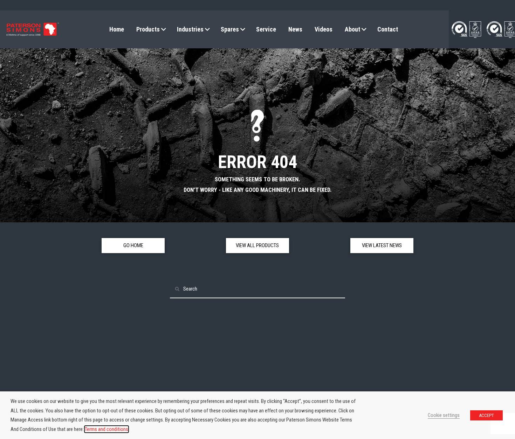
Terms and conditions (106, 429)
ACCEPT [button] (486, 415)
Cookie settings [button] (444, 415)
